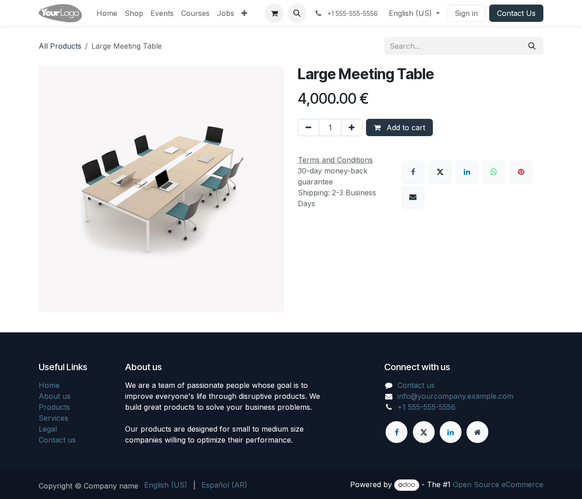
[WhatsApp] (494, 172)
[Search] (532, 46)
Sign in (466, 13)
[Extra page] (477, 432)
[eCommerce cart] (274, 13)
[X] (440, 172)
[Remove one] (308, 127)
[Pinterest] (521, 172)
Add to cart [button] (404, 127)
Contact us (57, 439)
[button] (296, 13)
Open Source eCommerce (498, 484)
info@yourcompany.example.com (455, 396)
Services (53, 418)
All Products (60, 46)
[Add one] (351, 127)
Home (49, 385)
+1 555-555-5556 (426, 407)
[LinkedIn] (467, 172)
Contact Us (516, 13)
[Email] (413, 197)
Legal (48, 428)
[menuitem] (107, 13)
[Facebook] (413, 172)
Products (54, 407)
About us (54, 396)
